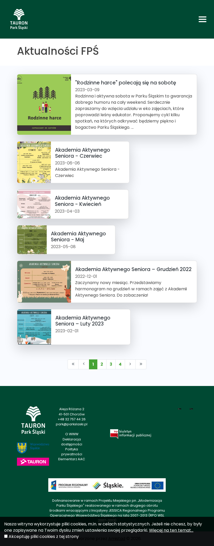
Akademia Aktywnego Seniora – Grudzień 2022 (133, 269)
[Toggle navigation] (202, 19)
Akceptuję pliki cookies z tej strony (44, 536)
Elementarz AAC (71, 459)
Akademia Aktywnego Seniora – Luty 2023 (82, 320)
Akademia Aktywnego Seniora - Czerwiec (82, 152)
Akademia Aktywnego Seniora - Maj (78, 236)
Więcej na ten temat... (171, 530)
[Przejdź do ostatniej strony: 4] (140, 364)
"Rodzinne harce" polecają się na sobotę (125, 82)
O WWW (71, 434)
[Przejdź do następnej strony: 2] (130, 364)
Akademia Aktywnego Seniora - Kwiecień (82, 200)
